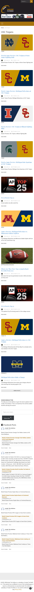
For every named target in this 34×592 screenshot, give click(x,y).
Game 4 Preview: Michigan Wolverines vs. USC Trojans (16, 341)
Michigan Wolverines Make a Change (13, 377)
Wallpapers (4, 373)
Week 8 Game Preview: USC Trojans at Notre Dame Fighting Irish (15, 56)
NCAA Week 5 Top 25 (7, 306)
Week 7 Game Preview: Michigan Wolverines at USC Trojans (16, 92)
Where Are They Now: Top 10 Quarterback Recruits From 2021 (14, 270)
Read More (3, 65)
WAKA (2, 193)
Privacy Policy (18, 589)
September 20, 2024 (16, 344)
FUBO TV (3, 336)
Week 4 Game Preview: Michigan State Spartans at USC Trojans (16, 163)
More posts (17, 390)
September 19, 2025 (16, 167)
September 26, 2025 (16, 131)
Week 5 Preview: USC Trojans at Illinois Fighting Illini (16, 127)
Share (10, 447)
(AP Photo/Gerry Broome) (7, 265)
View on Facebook (4, 447)
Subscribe (7, 418)
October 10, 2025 (15, 95)
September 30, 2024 (16, 200)
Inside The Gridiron (10, 428)
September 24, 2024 (16, 273)
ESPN (2, 227)
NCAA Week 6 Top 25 (7, 198)
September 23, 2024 (16, 309)
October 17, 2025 (15, 60)
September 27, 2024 (16, 236)
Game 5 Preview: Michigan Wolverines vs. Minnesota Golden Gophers (14, 232)
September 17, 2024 (16, 380)
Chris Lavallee (7, 60)
